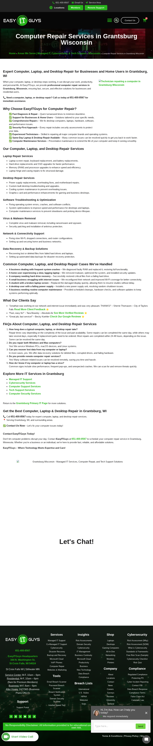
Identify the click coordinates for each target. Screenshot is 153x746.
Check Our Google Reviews (65, 316)
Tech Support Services (22, 390)
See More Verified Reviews (69, 313)
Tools (57, 676)
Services (57, 634)
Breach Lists (83, 683)
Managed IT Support (20, 379)
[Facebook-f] (11, 716)
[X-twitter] (20, 716)
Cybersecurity (137, 634)
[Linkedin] (15, 716)
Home (12, 53)
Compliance (137, 668)
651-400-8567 (79, 439)
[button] (109, 20)
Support (22, 701)
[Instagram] (29, 716)
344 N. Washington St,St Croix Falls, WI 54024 (23, 660)
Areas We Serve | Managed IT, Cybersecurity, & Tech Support (52, 53)
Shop (110, 634)
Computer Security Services (25, 393)
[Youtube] (25, 716)
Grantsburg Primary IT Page (32, 403)
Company (110, 668)
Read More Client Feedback (29, 309)
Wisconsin (94, 53)
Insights (83, 634)
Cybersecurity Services (22, 383)
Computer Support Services (25, 386)
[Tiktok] (34, 716)
